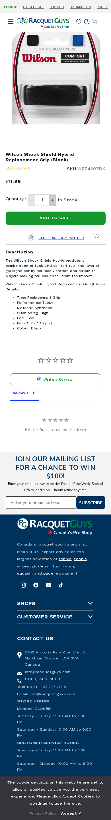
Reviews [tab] (21, 392)
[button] (11, 29)
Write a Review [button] (58, 379)
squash (24, 573)
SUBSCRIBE (90, 502)
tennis (65, 559)
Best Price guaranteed (61, 238)
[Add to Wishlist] (96, 235)
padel (49, 573)
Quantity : (16, 199)
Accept (71, 813)
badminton (63, 566)
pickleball (41, 566)
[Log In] (87, 20)
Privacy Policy (43, 813)
